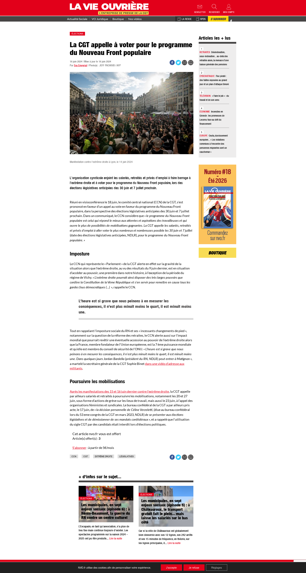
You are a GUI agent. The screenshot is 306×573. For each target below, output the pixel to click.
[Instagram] (237, 21)
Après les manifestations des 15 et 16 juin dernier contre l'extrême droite (119, 391)
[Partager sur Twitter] (178, 62)
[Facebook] (231, 21)
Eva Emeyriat (80, 65)
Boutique (118, 19)
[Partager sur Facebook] (172, 62)
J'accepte (171, 567)
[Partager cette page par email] (184, 62)
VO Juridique (100, 19)
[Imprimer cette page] (190, 62)
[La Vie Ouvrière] (110, 7)
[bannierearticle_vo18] (217, 204)
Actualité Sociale (77, 19)
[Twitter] (235, 19)
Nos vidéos (135, 19)
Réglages (216, 567)
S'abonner (218, 19)
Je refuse (194, 567)
